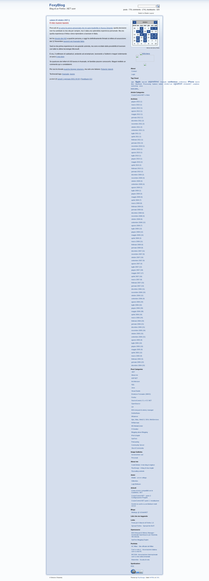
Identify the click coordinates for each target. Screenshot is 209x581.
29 (138, 41)
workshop (134, 86)
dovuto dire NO (61, 39)
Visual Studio (135, 391)
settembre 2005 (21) (138, 337)
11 (148, 31)
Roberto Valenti (107, 69)
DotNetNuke (135, 413)
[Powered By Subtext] (137, 573)
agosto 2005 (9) (136, 340)
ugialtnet (177, 84)
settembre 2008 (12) (138, 222)
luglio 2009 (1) (136, 190)
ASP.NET (134, 378)
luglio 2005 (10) (136, 343)
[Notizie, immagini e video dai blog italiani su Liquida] (145, 61)
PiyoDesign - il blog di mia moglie (142, 468)
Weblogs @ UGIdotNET (139, 512)
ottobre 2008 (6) (136, 219)
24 (145, 37)
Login (133, 74)
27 (156, 37)
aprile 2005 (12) (136, 352)
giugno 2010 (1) (136, 159)
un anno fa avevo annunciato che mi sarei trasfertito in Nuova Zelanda (86, 28)
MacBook (138, 84)
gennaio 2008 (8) (137, 248)
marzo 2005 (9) (136, 356)
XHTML (151, 577)
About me (134, 375)
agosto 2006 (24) (137, 302)
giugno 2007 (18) (137, 270)
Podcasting (135, 442)
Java (133, 388)
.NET (133, 372)
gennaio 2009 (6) (137, 209)
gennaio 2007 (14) (137, 286)
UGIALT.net (168, 84)
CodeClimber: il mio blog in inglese (143, 465)
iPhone (191, 82)
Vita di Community (137, 448)
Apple (137, 82)
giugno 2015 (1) (136, 101)
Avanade (65, 74)
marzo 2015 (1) (136, 105)
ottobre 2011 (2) (136, 127)
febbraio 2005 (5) (137, 359)
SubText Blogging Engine (139, 540)
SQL (132, 384)
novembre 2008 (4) (138, 216)
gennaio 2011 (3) (137, 143)
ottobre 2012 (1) (136, 108)
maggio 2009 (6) (137, 197)
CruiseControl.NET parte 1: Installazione (145, 501)
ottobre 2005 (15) (137, 333)
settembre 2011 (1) (137, 130)
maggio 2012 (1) (137, 114)
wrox (141, 86)
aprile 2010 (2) (136, 165)
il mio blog (60, 57)
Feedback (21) (86, 79)
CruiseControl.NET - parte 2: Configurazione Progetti (141, 496)
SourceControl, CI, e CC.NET (141, 400)
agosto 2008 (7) (136, 225)
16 (141, 34)
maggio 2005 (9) (137, 349)
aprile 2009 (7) (136, 200)
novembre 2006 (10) (138, 292)
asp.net (144, 82)
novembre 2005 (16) (138, 330)
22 (138, 37)
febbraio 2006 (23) (137, 321)
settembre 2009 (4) (138, 184)
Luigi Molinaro (136, 484)
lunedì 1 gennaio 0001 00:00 (68, 79)
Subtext (155, 84)
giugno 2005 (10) (137, 346)
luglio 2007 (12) (136, 267)
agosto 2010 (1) (136, 152)
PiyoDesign (141, 577)
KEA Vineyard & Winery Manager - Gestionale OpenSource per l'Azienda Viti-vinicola (144, 535)
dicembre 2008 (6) (137, 213)
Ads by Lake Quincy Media (153, 48)
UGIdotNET (187, 84)
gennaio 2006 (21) (137, 324)
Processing (147, 84)
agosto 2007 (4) (136, 263)
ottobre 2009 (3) (136, 181)
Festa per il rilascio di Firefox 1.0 (142, 523)
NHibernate (135, 423)
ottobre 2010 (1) (136, 149)
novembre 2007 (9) (138, 254)
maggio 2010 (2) (137, 162)
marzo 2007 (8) (136, 279)
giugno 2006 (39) (137, 308)
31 (145, 41)
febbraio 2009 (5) (137, 206)
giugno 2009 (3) (136, 194)
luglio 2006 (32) (136, 305)
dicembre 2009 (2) (137, 175)
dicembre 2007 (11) (138, 251)
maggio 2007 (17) (137, 273)
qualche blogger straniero (74, 69)
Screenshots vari (137, 455)
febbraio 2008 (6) (137, 244)
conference (172, 82)
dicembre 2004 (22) (138, 365)
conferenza (183, 82)
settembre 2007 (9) (138, 260)
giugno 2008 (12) (137, 232)
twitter (161, 84)
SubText (134, 438)
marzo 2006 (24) (137, 317)
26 (152, 37)
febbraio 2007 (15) (137, 283)
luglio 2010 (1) (136, 155)
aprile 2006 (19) (136, 314)
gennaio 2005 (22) (137, 362)
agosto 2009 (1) (136, 187)
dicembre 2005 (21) (138, 327)
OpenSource (135, 403)
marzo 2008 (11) (137, 241)
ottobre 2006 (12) (137, 295)
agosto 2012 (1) (136, 111)
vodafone (196, 84)
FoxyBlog (57, 5)
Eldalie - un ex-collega (138, 478)
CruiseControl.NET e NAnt (140, 95)
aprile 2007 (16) (136, 276)
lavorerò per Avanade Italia (73, 41)
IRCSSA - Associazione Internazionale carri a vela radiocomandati (144, 555)
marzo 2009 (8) (136, 203)
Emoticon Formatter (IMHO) (141, 394)
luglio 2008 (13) (136, 229)
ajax (132, 82)
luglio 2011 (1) (136, 133)
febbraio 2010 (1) (137, 168)
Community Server (137, 445)
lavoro (72, 74)
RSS (132, 566)
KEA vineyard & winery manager (142, 410)
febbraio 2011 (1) (137, 140)
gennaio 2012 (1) (137, 117)
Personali (134, 458)
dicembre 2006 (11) (138, 289)
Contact (134, 71)
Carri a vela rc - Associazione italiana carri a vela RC (144, 550)
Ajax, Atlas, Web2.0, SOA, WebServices (145, 419)
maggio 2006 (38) (137, 311)
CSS (157, 577)
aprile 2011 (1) (136, 136)
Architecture (135, 381)
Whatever (134, 416)
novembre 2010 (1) (138, 146)
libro (132, 84)
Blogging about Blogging (139, 432)
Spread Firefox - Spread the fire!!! (142, 526)
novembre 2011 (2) (137, 124)
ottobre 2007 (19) (137, 257)
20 (156, 34)
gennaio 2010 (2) (137, 171)
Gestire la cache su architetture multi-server (144, 505)
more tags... (135, 88)
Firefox (133, 397)
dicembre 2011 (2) (137, 121)
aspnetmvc (153, 81)
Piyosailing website (137, 471)
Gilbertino (134, 481)
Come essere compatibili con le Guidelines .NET (142, 491)
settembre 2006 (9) (138, 298)
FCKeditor (134, 429)
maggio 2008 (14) (137, 235)
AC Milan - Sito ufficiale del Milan (142, 546)
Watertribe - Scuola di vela (140, 560)
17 (145, 34)
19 (152, 34)
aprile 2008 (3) (136, 238)
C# (132, 407)
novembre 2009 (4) (138, 178)
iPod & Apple (135, 435)
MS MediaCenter (137, 426)
